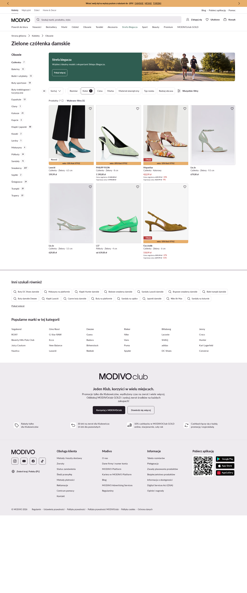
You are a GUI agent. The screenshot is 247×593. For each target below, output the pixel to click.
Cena (99, 90)
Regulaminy (107, 490)
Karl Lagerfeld (206, 345)
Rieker (127, 329)
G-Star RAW (55, 334)
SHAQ (165, 340)
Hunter (202, 340)
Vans (126, 340)
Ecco (51, 340)
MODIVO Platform (111, 469)
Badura (90, 340)
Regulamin (36, 509)
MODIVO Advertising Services (117, 485)
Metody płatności (65, 479)
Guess (89, 334)
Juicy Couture (18, 345)
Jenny (202, 329)
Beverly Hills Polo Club (22, 340)
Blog (204, 10)
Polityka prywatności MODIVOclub (103, 509)
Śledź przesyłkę (64, 474)
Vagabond (16, 329)
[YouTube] (24, 461)
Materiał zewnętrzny (129, 90)
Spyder (127, 350)
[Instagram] (14, 461)
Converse (204, 350)
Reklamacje (62, 485)
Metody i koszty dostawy (69, 458)
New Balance (55, 345)
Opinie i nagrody (155, 490)
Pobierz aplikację (217, 10)
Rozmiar (74, 90)
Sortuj (54, 90)
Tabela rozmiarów (156, 458)
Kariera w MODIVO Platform (117, 474)
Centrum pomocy (65, 490)
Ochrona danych (145, 509)
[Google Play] (225, 459)
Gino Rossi (54, 329)
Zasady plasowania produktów (162, 469)
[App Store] (225, 466)
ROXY (14, 334)
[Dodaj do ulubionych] (90, 108)
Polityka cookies (128, 509)
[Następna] (239, 3)
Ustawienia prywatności (54, 509)
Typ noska (149, 90)
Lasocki (52, 350)
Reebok (90, 350)
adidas (165, 345)
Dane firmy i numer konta (115, 463)
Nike (126, 334)
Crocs (202, 334)
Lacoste (165, 334)
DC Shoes (167, 350)
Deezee (90, 329)
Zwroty (60, 463)
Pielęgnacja (153, 463)
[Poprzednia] (8, 3)
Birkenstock (92, 345)
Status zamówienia (66, 469)
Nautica (15, 350)
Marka (110, 90)
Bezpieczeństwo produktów (161, 474)
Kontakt (61, 496)
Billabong (166, 329)
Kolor (87, 90)
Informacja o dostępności (160, 479)
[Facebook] (33, 461)
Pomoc (232, 10)
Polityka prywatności (76, 509)
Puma (127, 345)
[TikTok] (42, 461)
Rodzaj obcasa (166, 90)
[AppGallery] (225, 473)
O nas (105, 458)
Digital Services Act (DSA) (160, 485)
